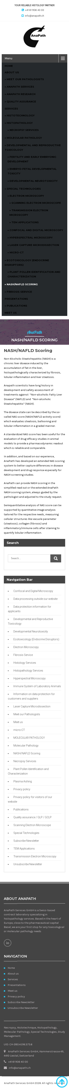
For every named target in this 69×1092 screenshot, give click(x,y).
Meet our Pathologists (25, 79)
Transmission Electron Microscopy (28, 212)
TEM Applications (25, 222)
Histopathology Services (28, 670)
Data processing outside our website (35, 598)
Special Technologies (24, 188)
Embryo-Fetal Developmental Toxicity (32, 171)
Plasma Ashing (22, 781)
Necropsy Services (24, 129)
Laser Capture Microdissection (34, 244)
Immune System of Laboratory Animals (37, 686)
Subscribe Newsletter (26, 840)
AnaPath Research (21, 94)
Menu (8, 58)
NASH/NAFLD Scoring (22, 284)
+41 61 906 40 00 (34, 10)
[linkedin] (7, 943)
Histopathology (20, 122)
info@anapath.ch (34, 15)
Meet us (11, 312)
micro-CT (17, 252)
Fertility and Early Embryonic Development (31, 159)
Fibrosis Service (19, 291)
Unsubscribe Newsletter (27, 864)
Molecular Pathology (26, 745)
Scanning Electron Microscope (36, 202)
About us (12, 72)
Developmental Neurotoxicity (34, 180)
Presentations (16, 298)
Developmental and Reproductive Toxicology (33, 147)
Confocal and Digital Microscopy (36, 230)
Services (11, 108)
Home (9, 65)
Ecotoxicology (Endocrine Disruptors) (27, 262)
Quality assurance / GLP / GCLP (32, 817)
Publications (17, 305)
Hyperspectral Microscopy (31, 237)
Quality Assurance (21, 101)
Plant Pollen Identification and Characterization (33, 274)
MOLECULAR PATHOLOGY (29, 737)
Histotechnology (20, 115)
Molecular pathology (24, 137)
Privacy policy (21, 789)
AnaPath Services (20, 86)
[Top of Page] (62, 1082)
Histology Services (24, 662)
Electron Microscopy (27, 195)
